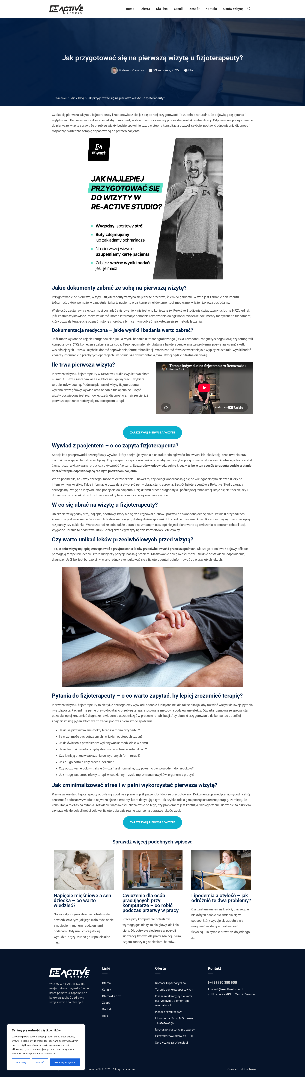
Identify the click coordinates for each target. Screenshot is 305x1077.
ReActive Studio (64, 98)
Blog (191, 70)
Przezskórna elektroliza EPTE (174, 1036)
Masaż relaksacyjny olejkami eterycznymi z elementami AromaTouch (173, 1000)
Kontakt (211, 9)
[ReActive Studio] (66, 9)
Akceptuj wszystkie (65, 1062)
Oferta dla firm (111, 996)
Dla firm (162, 9)
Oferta (145, 9)
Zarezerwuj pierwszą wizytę (152, 432)
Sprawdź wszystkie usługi (171, 1042)
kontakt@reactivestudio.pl (225, 989)
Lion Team (249, 1069)
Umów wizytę (233, 9)
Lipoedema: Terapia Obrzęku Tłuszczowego (174, 1020)
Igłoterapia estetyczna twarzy (175, 1029)
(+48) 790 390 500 (222, 982)
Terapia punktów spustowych (174, 989)
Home (130, 9)
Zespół (194, 9)
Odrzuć (40, 1062)
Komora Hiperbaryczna (170, 983)
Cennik (178, 9)
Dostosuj (21, 1062)
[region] (46, 1047)
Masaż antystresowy (168, 1011)
